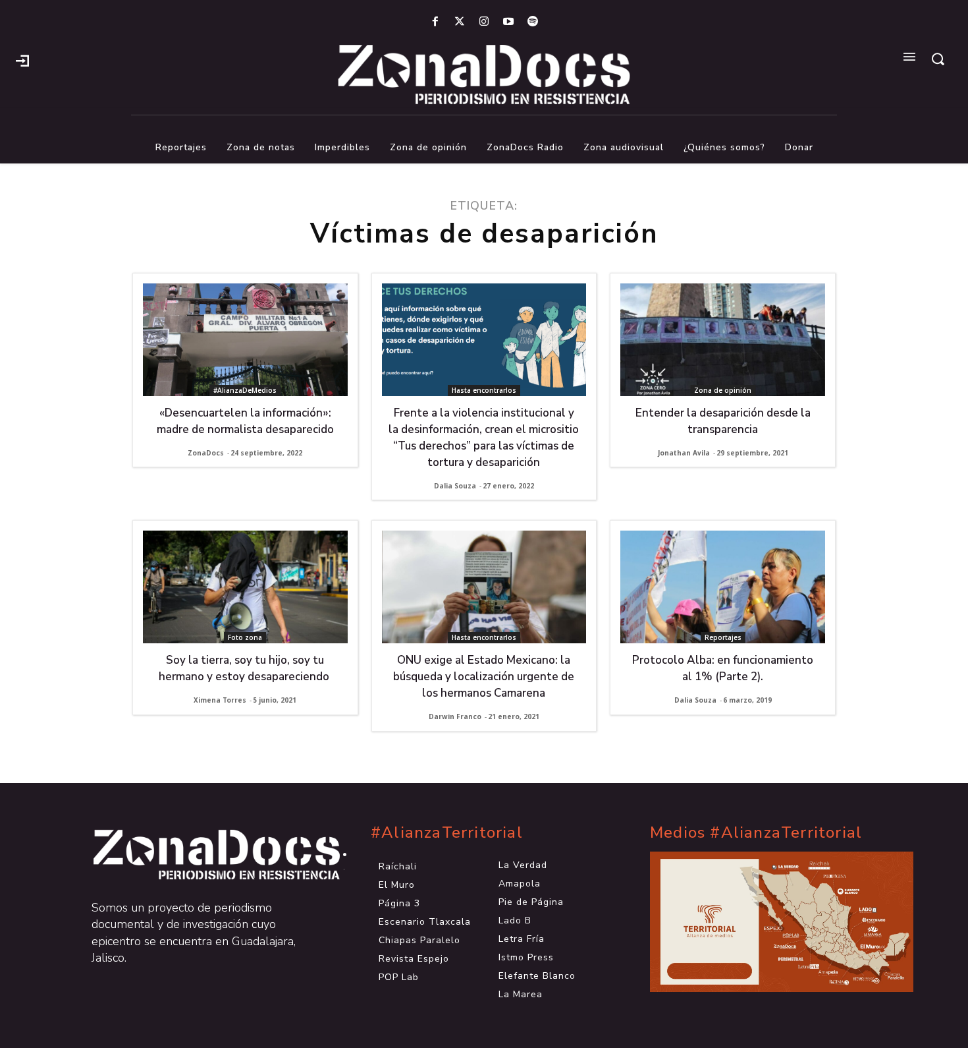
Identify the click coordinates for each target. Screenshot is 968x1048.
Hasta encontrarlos (484, 390)
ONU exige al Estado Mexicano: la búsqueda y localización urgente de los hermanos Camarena (483, 677)
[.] (22, 59)
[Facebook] (435, 22)
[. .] (205, 855)
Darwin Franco (455, 716)
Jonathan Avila (684, 452)
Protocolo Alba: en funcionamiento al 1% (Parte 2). (722, 668)
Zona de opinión (722, 390)
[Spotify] (533, 22)
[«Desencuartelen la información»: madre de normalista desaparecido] (245, 339)
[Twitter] (459, 22)
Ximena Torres (220, 700)
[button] (937, 58)
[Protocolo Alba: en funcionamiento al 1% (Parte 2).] (722, 587)
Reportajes (723, 637)
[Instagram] (484, 22)
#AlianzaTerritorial (447, 833)
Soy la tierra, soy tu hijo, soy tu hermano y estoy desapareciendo (245, 668)
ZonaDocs (206, 452)
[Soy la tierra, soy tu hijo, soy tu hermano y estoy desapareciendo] (245, 587)
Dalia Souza (455, 485)
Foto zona (245, 637)
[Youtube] (509, 22)
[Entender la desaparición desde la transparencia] (722, 339)
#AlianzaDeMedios (245, 390)
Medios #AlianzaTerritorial (756, 833)
